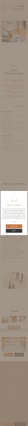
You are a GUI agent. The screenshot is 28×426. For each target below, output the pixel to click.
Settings (14, 221)
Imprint (24, 218)
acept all (14, 226)
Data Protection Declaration (7, 218)
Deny (14, 230)
